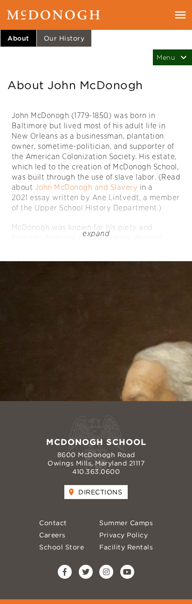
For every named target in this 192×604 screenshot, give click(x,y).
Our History (64, 38)
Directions (100, 492)
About (18, 38)
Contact (53, 523)
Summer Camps (126, 523)
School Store (61, 547)
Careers (52, 535)
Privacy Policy (123, 535)
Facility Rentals (126, 547)
